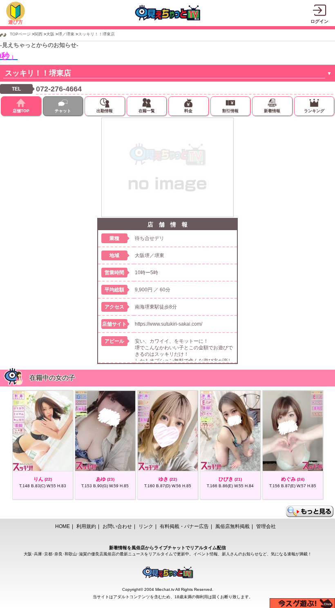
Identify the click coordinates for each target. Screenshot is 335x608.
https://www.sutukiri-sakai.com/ (168, 324)
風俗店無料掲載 (232, 526)
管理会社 (266, 526)
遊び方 (15, 22)
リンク (145, 526)
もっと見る (309, 511)
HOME (62, 526)
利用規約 (86, 526)
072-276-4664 (59, 89)
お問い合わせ (117, 526)
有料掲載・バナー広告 (184, 526)
